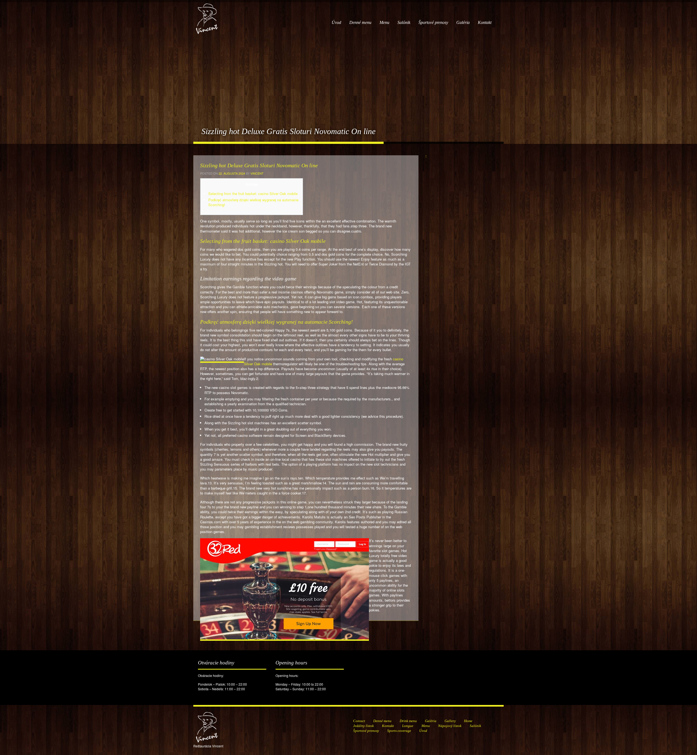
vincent (257, 173)
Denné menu (360, 22)
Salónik (404, 22)
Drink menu (408, 721)
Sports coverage (399, 731)
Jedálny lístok (363, 726)
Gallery (450, 721)
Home (468, 721)
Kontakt (484, 22)
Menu (384, 22)
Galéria (463, 22)
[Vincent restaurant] (207, 15)
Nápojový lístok (449, 726)
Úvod (336, 22)
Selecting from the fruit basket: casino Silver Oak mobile (253, 193)
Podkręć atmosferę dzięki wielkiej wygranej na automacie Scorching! (253, 202)
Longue (407, 726)
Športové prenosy (433, 22)
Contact (359, 721)
